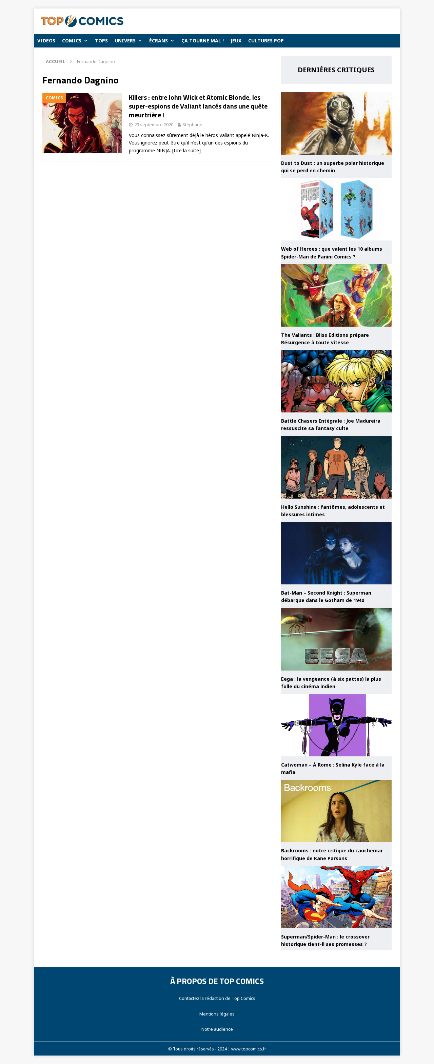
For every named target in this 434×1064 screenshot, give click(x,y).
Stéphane (192, 124)
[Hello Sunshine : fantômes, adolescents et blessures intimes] (336, 467)
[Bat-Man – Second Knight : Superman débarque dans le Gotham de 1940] (336, 553)
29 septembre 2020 (153, 124)
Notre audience (217, 1029)
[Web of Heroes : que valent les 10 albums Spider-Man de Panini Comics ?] (336, 209)
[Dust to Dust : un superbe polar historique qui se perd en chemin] (336, 123)
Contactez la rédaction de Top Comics (217, 998)
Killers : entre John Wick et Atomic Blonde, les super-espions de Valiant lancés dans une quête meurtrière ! (198, 106)
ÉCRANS (158, 40)
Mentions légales (217, 1014)
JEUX (236, 40)
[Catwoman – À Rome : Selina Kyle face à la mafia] (336, 725)
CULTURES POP (266, 40)
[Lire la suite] (186, 150)
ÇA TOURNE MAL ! (202, 40)
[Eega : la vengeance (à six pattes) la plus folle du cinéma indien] (336, 639)
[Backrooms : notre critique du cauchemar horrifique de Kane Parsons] (336, 811)
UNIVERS (125, 40)
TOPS (101, 40)
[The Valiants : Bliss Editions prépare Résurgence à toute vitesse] (336, 295)
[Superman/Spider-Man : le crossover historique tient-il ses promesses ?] (336, 897)
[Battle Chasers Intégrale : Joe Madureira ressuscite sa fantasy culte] (336, 381)
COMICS (71, 40)
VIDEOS (46, 40)
